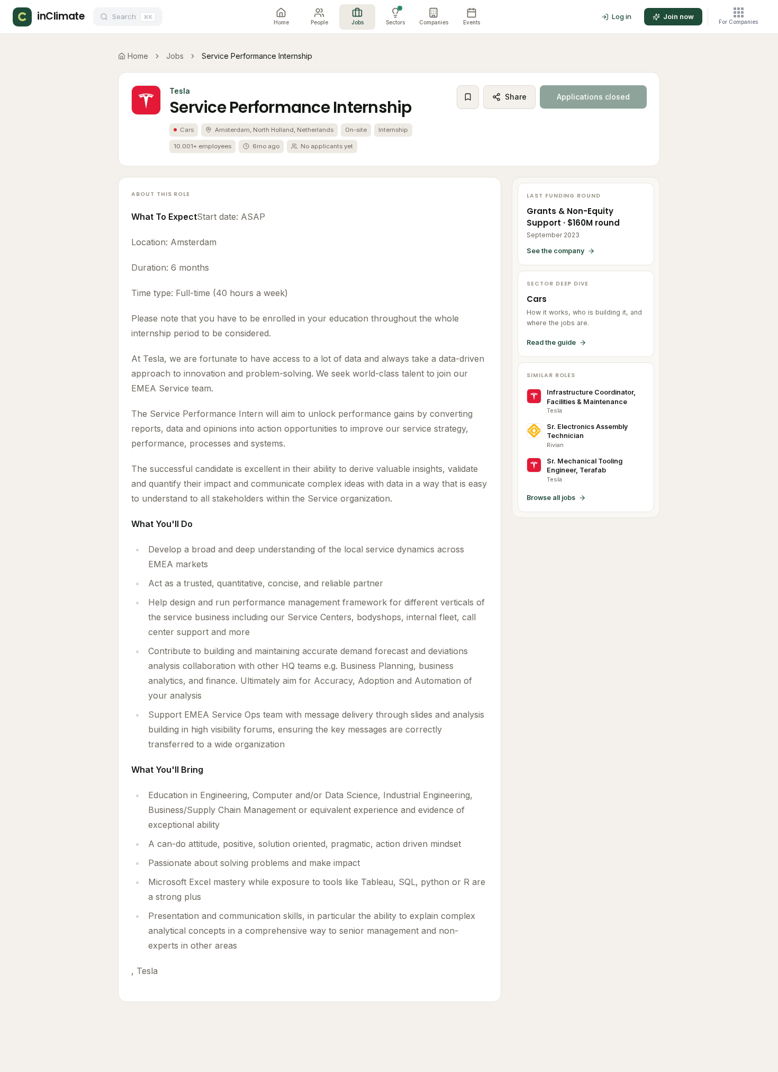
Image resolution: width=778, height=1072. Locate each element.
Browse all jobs (551, 498)
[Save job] (468, 97)
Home (138, 55)
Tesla (179, 90)
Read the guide (551, 342)
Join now (678, 16)
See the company (555, 251)
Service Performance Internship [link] (257, 55)
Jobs (175, 55)
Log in (621, 16)
